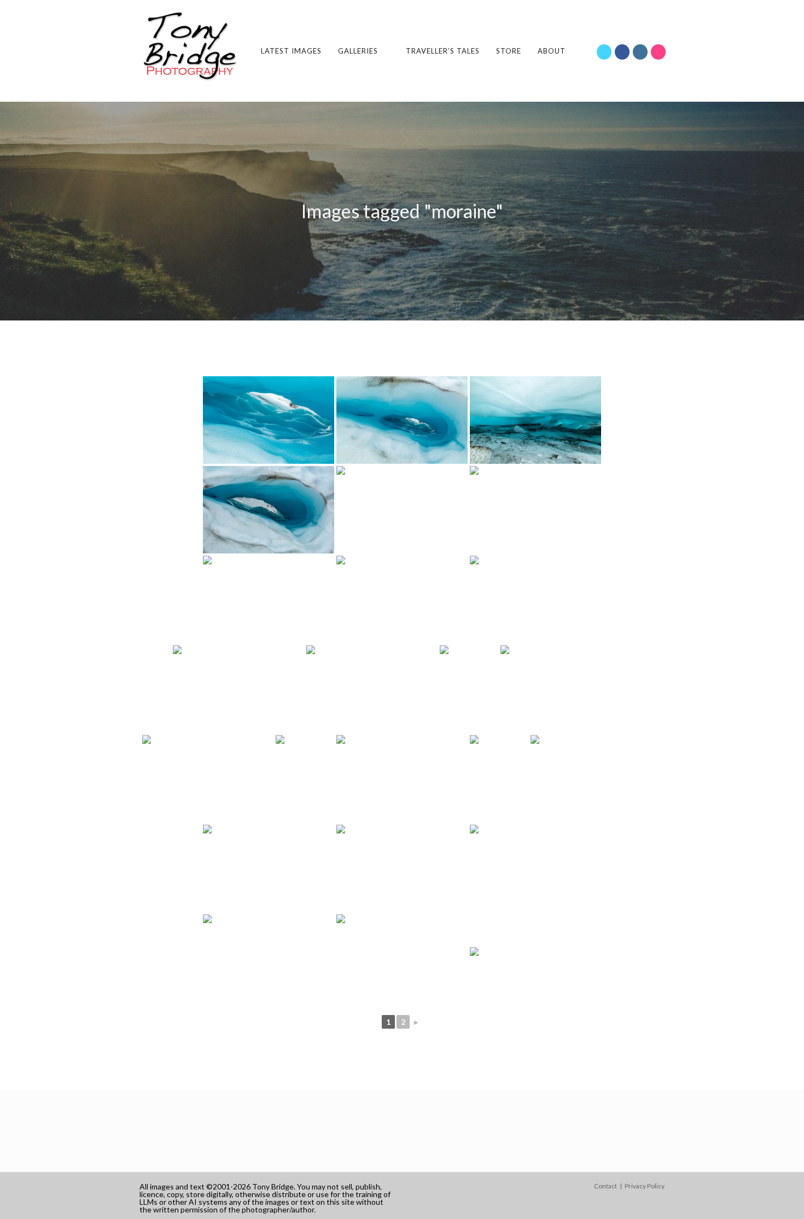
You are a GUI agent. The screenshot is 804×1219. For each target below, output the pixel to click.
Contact (605, 1186)
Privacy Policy (645, 1186)
